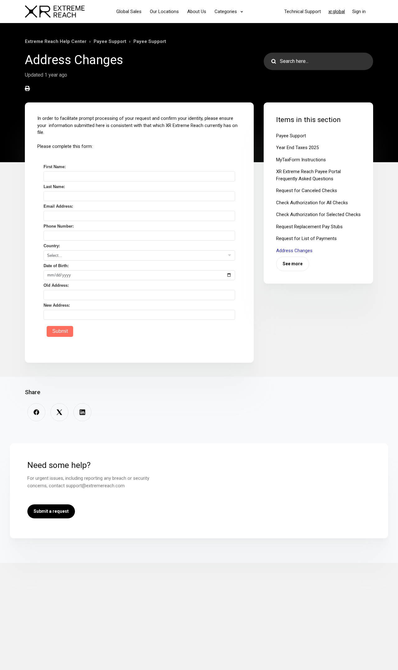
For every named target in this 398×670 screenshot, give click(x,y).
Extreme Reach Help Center (55, 41)
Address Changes (294, 250)
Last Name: (54, 186)
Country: (52, 245)
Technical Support (302, 11)
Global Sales (128, 11)
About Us (196, 11)
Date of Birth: (56, 265)
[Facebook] (36, 412)
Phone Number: (59, 226)
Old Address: (56, 285)
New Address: (57, 305)
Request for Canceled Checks (306, 190)
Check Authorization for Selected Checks (318, 214)
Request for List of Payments (306, 238)
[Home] (55, 11)
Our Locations (164, 11)
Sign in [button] (359, 11)
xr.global (336, 11)
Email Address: (58, 206)
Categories (226, 11)
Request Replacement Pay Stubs (309, 226)
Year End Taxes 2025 (297, 147)
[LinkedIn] (82, 412)
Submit (60, 331)
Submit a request (51, 511)
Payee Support (110, 41)
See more (293, 263)
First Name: (55, 166)
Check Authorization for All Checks (312, 202)
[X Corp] (59, 412)
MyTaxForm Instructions (301, 160)
